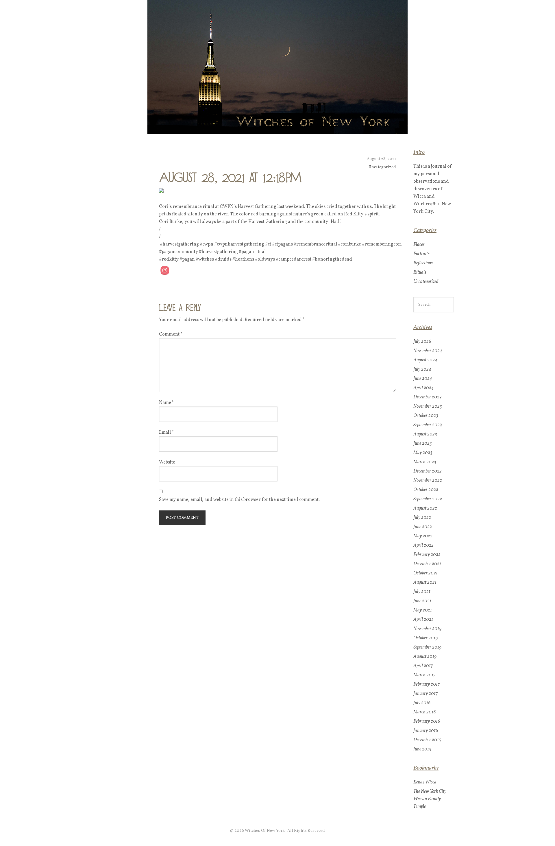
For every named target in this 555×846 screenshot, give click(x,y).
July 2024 (422, 369)
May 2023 (422, 453)
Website (167, 462)
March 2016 (424, 712)
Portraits (421, 254)
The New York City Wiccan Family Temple (429, 799)
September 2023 (427, 425)
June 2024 (422, 379)
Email (166, 432)
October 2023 (425, 416)
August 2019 (425, 656)
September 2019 (427, 647)
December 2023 (427, 397)
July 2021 (421, 592)
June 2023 (422, 443)
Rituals (419, 272)
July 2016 (422, 703)
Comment (170, 334)
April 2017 (423, 666)
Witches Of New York (277, 67)
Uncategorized (382, 167)
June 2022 (422, 527)
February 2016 (426, 721)
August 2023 (425, 434)
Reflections (423, 263)
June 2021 (422, 601)
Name (166, 403)
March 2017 (424, 675)
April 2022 (423, 545)
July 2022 (422, 517)
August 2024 (425, 360)
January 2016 (425, 731)
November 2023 (427, 406)
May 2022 (422, 536)
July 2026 (422, 341)
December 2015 (427, 740)
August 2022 (425, 508)
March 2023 (424, 462)
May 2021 (422, 610)
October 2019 (425, 638)
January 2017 (425, 694)
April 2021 (423, 619)
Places (419, 244)
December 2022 (427, 471)
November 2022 (427, 480)
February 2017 (426, 684)
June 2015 (422, 749)
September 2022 (427, 499)
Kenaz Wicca (424, 782)
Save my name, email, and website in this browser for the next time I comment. (239, 500)
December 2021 (427, 564)
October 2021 (425, 573)
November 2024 (427, 351)
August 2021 (424, 582)
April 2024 (423, 388)
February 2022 (427, 555)
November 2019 (427, 629)
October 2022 (425, 490)
